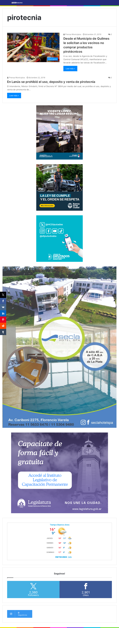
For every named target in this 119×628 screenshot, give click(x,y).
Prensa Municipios (73, 34)
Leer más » (70, 68)
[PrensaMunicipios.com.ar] (17, 3)
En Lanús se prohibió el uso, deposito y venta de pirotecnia (51, 82)
